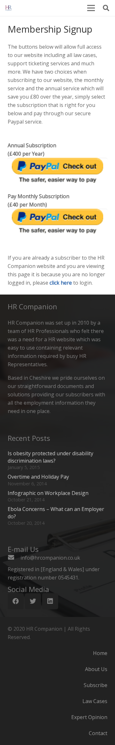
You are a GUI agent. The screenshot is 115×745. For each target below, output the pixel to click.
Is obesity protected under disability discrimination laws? (50, 457)
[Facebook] (16, 601)
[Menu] (91, 8)
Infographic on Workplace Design (48, 493)
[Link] (8, 8)
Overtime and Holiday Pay (38, 476)
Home (100, 653)
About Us (96, 669)
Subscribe (95, 685)
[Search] (106, 8)
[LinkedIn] (50, 601)
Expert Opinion (89, 717)
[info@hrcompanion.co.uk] (14, 558)
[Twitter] (33, 601)
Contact (98, 733)
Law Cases (94, 701)
